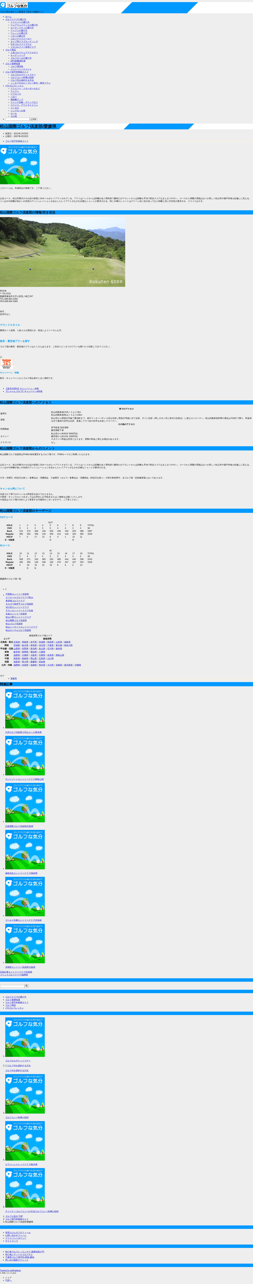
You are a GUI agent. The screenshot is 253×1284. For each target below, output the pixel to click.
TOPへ (8, 1280)
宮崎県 (59, 665)
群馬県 (33, 645)
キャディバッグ (18, 55)
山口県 (50, 658)
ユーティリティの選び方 (22, 28)
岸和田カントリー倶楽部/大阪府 (20, 967)
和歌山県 (60, 655)
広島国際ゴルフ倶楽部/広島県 (19, 826)
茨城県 (17, 645)
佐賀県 (25, 665)
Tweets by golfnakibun (10, 1270)
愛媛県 (33, 662)
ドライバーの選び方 (20, 22)
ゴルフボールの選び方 (21, 58)
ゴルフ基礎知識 (12, 64)
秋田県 (50, 642)
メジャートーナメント (21, 69)
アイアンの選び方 (19, 30)
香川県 (25, 662)
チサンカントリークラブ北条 (19, 610)
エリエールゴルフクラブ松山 (19, 597)
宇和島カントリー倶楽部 (17, 594)
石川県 (50, 648)
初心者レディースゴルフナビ (19, 1254)
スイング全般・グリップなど (24, 102)
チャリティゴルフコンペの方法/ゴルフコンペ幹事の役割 (32, 1211)
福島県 (67, 642)
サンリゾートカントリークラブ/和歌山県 (24, 779)
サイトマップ (11, 1241)
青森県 (25, 642)
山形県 (59, 642)
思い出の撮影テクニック (16, 1260)
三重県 (42, 652)
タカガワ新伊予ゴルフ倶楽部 (19, 604)
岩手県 (33, 642)
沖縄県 (78, 665)
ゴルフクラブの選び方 (15, 19)
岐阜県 (17, 652)
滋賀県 (17, 655)
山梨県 (17, 648)
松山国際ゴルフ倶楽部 (16, 620)
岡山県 (33, 658)
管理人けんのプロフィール (18, 1232)
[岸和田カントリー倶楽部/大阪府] (25, 962)
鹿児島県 (68, 665)
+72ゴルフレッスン (14, 86)
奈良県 (50, 655)
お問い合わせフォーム (15, 1235)
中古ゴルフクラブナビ (21, 44)
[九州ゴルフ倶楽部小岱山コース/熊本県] (25, 728)
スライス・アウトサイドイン (24, 105)
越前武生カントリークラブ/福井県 (21, 873)
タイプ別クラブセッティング (24, 41)
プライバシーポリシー (15, 1238)
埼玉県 (42, 645)
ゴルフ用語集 (17, 66)
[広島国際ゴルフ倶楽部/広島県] (25, 822)
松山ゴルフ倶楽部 (14, 624)
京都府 (25, 655)
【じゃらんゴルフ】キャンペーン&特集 (24, 391)
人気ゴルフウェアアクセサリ (24, 52)
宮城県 (42, 642)
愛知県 (33, 652)
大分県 (50, 665)
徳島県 (17, 662)
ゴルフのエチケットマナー (23, 75)
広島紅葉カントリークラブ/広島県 (16, 972)
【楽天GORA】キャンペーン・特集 (22, 388)
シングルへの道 (18, 110)
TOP (14, 1216)
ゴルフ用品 (10, 50)
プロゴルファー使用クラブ (23, 47)
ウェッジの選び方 (19, 33)
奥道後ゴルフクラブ (15, 601)
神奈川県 (68, 645)
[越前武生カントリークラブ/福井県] (25, 868)
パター (14, 97)
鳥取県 (17, 658)
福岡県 (17, 665)
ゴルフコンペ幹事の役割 (22, 77)
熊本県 (42, 665)
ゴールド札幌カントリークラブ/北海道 (23, 920)
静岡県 (25, 652)
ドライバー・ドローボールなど (25, 88)
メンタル (15, 108)
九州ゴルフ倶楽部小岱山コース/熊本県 (23, 732)
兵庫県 (42, 655)
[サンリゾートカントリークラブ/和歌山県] (25, 775)
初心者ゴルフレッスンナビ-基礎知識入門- (25, 1252)
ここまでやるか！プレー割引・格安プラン (31, 83)
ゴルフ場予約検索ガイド (16, 72)
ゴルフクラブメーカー (21, 39)
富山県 (42, 648)
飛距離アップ (17, 99)
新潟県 (33, 648)
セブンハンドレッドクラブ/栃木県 (21, 1164)
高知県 (42, 662)
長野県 (25, 648)
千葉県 (50, 645)
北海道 (17, 642)
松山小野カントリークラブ (18, 617)
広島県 (42, 658)
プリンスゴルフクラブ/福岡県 (14, 975)
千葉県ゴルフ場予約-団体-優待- (20, 1257)
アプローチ (16, 94)
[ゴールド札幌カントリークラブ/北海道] (25, 915)
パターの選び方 (18, 36)
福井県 (59, 648)
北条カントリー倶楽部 (16, 614)
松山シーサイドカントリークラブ (21, 627)
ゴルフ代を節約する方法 (22, 80)
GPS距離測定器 (18, 61)
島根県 (25, 658)
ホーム (8, 17)
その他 (14, 116)
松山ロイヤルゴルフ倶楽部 (18, 630)
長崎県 (33, 665)
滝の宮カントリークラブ (17, 607)
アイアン (15, 91)
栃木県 (25, 645)
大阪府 (33, 655)
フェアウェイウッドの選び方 (24, 25)
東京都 (59, 645)
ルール (14, 113)
